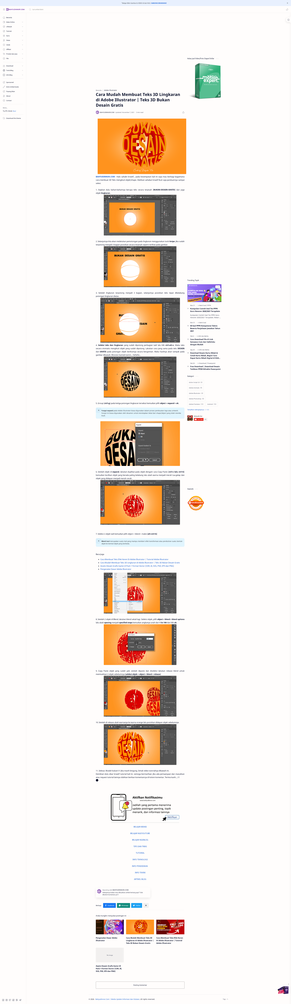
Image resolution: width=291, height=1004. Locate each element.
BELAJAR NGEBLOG (140, 840)
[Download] (203, 363)
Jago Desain (170, 999)
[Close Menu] (287, 3)
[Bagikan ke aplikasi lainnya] (146, 905)
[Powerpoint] (211, 363)
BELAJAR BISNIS (140, 827)
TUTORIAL (140, 853)
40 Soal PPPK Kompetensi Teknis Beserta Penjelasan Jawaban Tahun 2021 (205, 328)
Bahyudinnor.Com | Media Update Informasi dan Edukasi (117, 999)
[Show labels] (198, 409)
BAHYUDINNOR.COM (105, 176)
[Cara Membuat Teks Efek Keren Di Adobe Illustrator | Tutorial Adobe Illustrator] (170, 927)
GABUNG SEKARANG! (159, 3)
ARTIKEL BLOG (140, 879)
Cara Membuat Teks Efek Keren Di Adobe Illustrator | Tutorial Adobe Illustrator (134, 559)
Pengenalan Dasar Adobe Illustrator (115, 569)
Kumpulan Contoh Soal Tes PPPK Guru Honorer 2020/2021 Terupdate (205, 309)
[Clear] (64, 9)
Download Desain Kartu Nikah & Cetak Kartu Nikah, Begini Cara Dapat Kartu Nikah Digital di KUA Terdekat (204, 355)
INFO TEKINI (140, 872)
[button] (287, 9)
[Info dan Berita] (203, 336)
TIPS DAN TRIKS (140, 846)
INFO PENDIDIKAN (140, 866)
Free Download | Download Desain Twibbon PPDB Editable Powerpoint (205, 367)
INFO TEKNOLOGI (140, 859)
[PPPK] (209, 305)
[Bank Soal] (203, 305)
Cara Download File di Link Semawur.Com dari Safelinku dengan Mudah (202, 342)
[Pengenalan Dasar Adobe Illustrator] (110, 927)
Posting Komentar (140, 985)
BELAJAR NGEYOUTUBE (140, 833)
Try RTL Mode (7, 111)
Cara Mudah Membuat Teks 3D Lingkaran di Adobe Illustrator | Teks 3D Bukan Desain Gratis (140, 562)
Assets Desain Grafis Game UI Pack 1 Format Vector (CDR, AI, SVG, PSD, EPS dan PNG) (137, 566)
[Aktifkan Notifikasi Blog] (142, 808)
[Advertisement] (157, 32)
